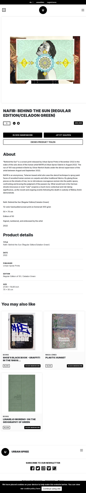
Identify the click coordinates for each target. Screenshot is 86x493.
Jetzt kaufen (63, 135)
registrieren (51, 2)
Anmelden (40, 2)
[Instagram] (43, 468)
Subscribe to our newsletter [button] (43, 463)
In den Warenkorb (23, 135)
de (31, 2)
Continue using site (51, 489)
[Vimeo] (49, 468)
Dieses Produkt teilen (43, 142)
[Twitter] (38, 468)
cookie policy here (32, 488)
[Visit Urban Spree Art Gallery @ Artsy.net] (54, 468)
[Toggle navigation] (83, 10)
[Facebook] (32, 468)
